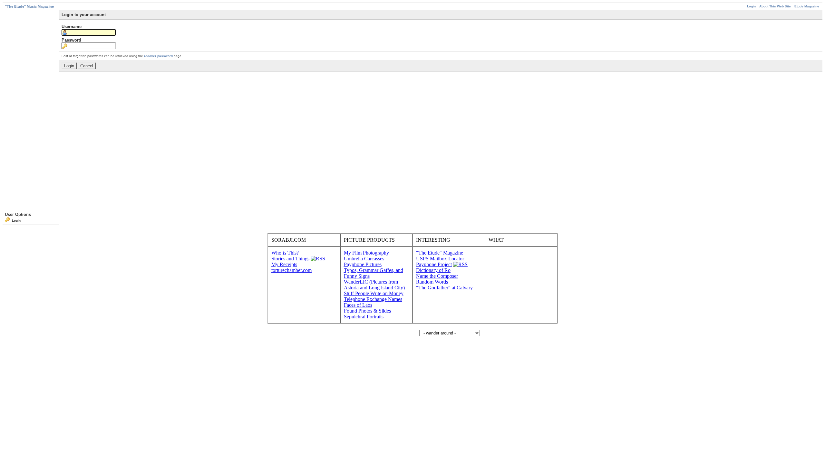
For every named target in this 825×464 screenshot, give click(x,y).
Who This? (285, 253)
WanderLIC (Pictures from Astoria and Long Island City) (374, 284)
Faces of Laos (358, 305)
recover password (158, 56)
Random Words (432, 282)
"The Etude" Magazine (439, 253)
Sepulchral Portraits (363, 316)
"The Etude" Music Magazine (29, 6)
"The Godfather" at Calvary (444, 287)
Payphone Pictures (363, 264)
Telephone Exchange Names (373, 299)
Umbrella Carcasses (364, 258)
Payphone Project (434, 264)
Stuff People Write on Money (373, 293)
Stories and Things (290, 258)
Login (751, 6)
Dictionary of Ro (433, 270)
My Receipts (284, 264)
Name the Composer (437, 276)
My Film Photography (366, 253)
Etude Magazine (806, 6)
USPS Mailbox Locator (440, 258)
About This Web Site (775, 6)
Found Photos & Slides (367, 311)
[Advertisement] (31, 112)
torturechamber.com (291, 270)
